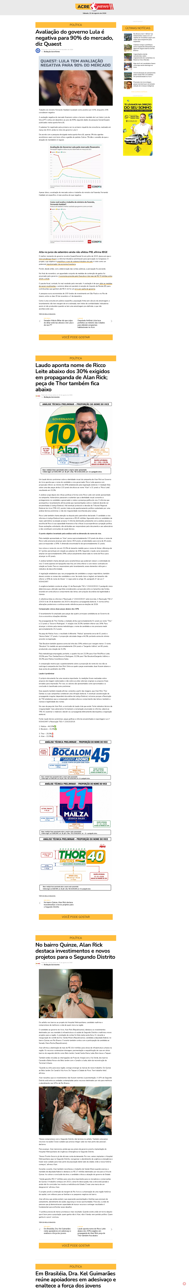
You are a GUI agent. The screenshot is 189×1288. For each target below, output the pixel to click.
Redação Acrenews (52, 397)
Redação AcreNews (52, 52)
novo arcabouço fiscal (47, 259)
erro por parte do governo (85, 289)
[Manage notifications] (184, 1283)
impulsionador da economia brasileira (61, 264)
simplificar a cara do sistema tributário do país (75, 261)
